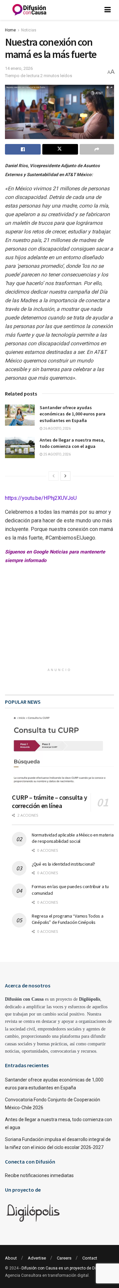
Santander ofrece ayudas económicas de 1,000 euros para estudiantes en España (72, 414)
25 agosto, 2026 (57, 454)
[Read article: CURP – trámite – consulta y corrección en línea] (63, 751)
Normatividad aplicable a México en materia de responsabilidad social (72, 838)
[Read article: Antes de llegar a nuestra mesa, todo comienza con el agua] (20, 447)
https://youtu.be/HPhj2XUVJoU (41, 498)
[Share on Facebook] (23, 149)
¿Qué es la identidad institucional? (63, 864)
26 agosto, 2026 (57, 428)
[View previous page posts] (54, 476)
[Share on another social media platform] (97, 149)
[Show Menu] (107, 10)
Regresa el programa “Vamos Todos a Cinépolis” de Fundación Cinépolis (67, 919)
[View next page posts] (65, 476)
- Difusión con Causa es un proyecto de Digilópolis (65, 1268)
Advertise (37, 1258)
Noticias (28, 30)
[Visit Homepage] (29, 10)
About (11, 1258)
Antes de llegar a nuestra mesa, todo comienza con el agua (72, 443)
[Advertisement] (59, 621)
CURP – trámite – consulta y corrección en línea (49, 801)
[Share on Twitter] (60, 149)
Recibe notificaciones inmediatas (39, 1175)
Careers (64, 1258)
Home (10, 30)
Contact (89, 1258)
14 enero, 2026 (19, 68)
